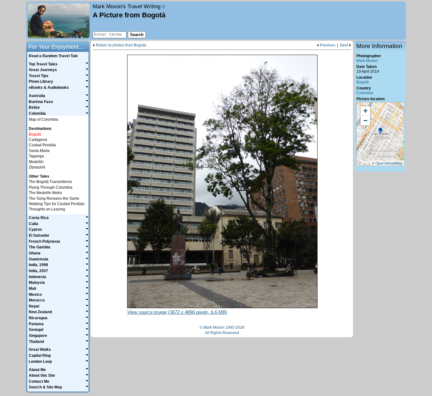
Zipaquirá (37, 167)
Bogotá (362, 82)
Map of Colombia (43, 119)
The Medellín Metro (45, 193)
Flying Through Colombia (50, 187)
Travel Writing (129, 6)
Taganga (36, 156)
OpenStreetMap (389, 163)
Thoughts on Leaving (47, 209)
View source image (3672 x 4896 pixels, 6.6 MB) (177, 312)
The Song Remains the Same (54, 198)
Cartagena (38, 139)
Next (344, 45)
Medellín (36, 162)
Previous (327, 45)
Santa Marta (39, 151)
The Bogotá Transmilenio (50, 182)
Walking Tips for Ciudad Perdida (56, 204)
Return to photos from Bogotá (121, 45)
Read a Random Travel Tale (53, 56)
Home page (58, 20)
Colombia (364, 93)
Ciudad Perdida (42, 145)
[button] (380, 131)
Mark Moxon (367, 60)
